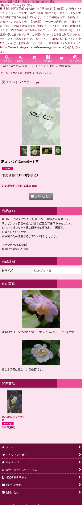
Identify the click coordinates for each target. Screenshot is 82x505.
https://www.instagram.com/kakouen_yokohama (32, 47)
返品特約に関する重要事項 (21, 185)
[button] (7, 59)
